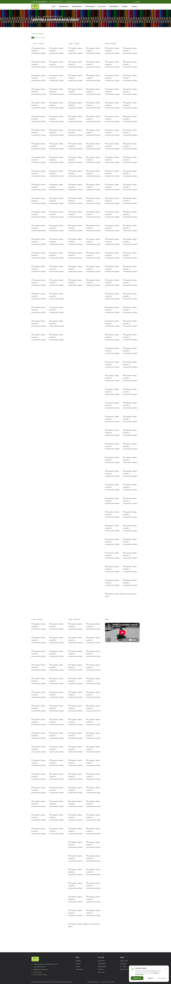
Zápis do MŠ (123, 961)
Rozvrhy (78, 963)
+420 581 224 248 (39, 967)
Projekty (134, 7)
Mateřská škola (76, 7)
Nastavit (150, 978)
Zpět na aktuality (38, 33)
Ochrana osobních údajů (107, 982)
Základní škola (63, 7)
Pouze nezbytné (162, 978)
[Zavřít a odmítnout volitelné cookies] (166, 968)
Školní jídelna (113, 7)
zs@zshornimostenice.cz (41, 969)
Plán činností (124, 969)
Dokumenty (79, 969)
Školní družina (89, 7)
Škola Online (101, 961)
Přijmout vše (137, 978)
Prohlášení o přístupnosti (93, 982)
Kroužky (78, 966)
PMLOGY (137, 982)
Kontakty (125, 7)
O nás (53, 7)
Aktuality (37, 16)
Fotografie (123, 963)
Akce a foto (102, 7)
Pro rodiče (123, 966)
